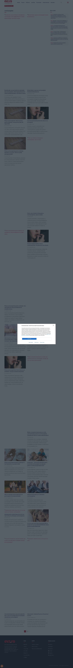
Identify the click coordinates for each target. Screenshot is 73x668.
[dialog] (36, 334)
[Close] (54, 326)
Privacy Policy (42, 342)
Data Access (36, 342)
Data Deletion (31, 342)
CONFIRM (29, 338)
